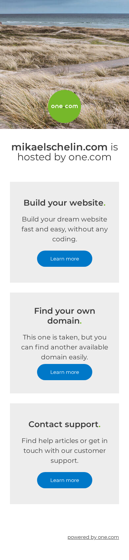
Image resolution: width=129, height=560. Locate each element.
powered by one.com (93, 537)
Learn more (64, 259)
